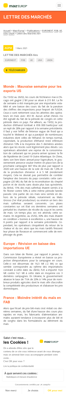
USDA (49, 60)
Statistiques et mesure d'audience (21, 377)
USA (40, 60)
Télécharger (16, 70)
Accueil (6, 30)
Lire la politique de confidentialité (18, 366)
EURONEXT (10, 60)
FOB (23, 60)
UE (31, 60)
